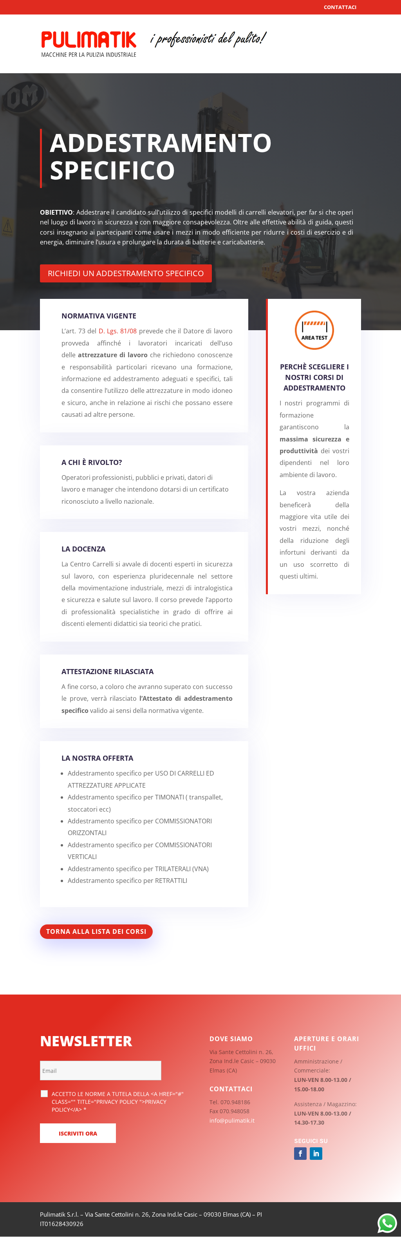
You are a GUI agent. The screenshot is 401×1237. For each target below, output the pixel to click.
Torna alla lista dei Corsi (96, 931)
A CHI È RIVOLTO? (91, 462)
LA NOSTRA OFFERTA (97, 758)
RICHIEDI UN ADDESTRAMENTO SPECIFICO (126, 273)
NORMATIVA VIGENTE (98, 315)
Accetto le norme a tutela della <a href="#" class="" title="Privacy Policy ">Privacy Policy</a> (118, 1101)
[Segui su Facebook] (300, 1153)
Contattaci (340, 7)
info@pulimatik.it (232, 1120)
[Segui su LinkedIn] (316, 1153)
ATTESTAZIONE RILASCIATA (107, 671)
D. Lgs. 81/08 (118, 331)
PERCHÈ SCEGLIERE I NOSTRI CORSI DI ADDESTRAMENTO (314, 377)
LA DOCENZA (83, 548)
